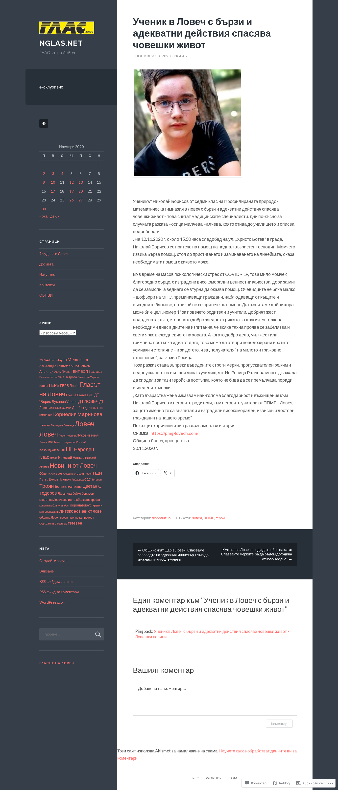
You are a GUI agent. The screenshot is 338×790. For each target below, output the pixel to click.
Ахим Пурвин (63, 371)
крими (97, 505)
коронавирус (81, 505)
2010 (42, 360)
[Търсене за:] (71, 634)
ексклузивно (51, 86)
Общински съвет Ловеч (77, 473)
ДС (91, 395)
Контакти (47, 285)
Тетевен (97, 479)
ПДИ (97, 473)
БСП (84, 371)
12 (71, 182)
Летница (69, 425)
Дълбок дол (81, 408)
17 (53, 191)
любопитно (161, 518)
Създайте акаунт (53, 560)
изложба (75, 499)
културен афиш (49, 511)
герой (220, 518)
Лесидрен (57, 425)
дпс (64, 500)
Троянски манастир (68, 486)
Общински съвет (50, 473)
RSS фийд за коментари (59, 592)
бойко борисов (83, 493)
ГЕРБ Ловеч (69, 385)
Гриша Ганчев (77, 395)
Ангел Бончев (80, 366)
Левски (44, 425)
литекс (66, 511)
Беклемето (46, 377)
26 (71, 200)
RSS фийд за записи (55, 581)
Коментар (279, 724)
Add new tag (54, 360)
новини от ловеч (88, 511)
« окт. (43, 216)
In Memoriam (75, 359)
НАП (62, 450)
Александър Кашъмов (54, 366)
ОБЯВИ (46, 295)
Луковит (83, 435)
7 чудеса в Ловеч (53, 253)
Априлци (46, 371)
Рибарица (78, 479)
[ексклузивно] (44, 123)
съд (53, 523)
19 (71, 191)
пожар (64, 517)
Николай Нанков (71, 457)
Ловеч (197, 518)
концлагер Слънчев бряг (54, 505)
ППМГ (208, 518)
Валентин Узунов (88, 377)
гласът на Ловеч (50, 499)
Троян (46, 486)
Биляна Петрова (65, 377)
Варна (43, 386)
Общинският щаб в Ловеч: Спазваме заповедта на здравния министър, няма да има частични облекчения (173, 554)
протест (88, 517)
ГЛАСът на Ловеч (56, 663)
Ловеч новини (67, 435)
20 (80, 191)
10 (53, 182)
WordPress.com (52, 602)
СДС (87, 479)
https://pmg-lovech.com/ (174, 433)
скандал (45, 523)
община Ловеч (49, 517)
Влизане (46, 571)
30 (44, 209)
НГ (69, 448)
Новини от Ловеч (73, 465)
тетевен (75, 523)
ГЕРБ (54, 385)
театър (62, 523)
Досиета (46, 264)
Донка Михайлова (60, 407)
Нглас (53, 457)
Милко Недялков (64, 442)
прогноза (75, 517)
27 (80, 200)
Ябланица (65, 493)
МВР (50, 442)
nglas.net (61, 43)
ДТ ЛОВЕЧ (88, 401)
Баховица (95, 371)
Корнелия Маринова (77, 414)
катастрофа (91, 500)
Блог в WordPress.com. (215, 778)
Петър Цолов (48, 479)
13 (80, 182)
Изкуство (47, 274)
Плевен (65, 479)
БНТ (76, 371)
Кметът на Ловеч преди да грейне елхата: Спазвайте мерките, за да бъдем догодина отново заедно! (256, 554)
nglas (180, 56)
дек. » (54, 216)
